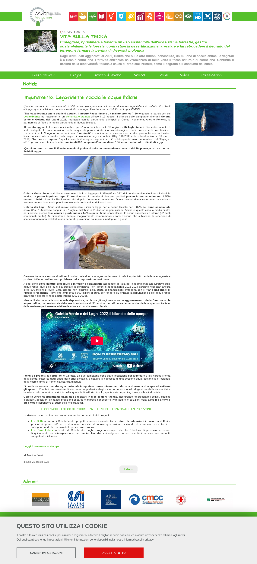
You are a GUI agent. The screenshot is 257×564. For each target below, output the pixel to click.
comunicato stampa (78, 116)
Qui (19, 539)
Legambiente (32, 116)
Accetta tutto (114, 552)
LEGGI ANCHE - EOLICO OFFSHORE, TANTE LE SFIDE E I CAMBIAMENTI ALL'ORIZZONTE (97, 409)
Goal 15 (79, 32)
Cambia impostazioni (46, 552)
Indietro (128, 469)
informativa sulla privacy (139, 539)
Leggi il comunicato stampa (41, 446)
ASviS (67, 32)
